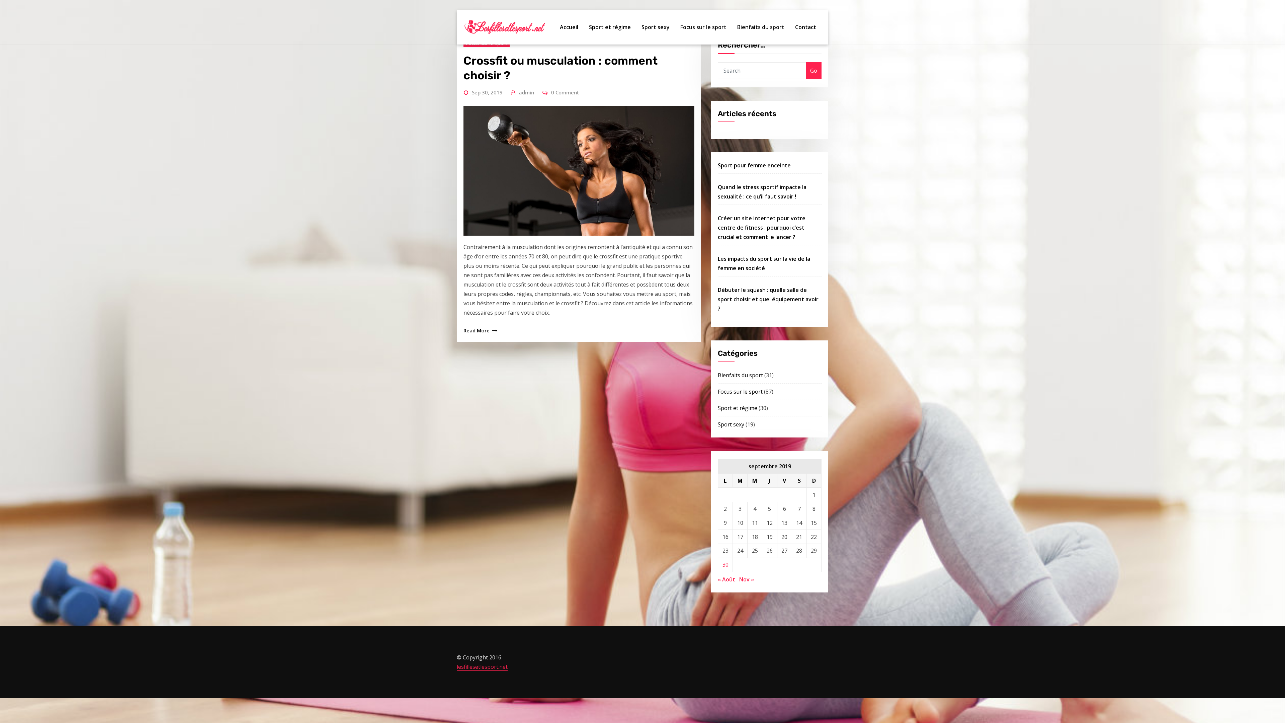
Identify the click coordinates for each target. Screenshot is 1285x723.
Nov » (746, 579)
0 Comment (565, 92)
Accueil (569, 27)
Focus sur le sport (703, 27)
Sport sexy (655, 27)
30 (725, 564)
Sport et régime (610, 27)
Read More (476, 330)
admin (526, 92)
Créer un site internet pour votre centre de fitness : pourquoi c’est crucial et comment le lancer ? (761, 228)
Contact (805, 27)
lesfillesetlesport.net (482, 666)
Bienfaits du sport (760, 27)
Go (813, 70)
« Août (726, 579)
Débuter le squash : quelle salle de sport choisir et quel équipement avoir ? (768, 299)
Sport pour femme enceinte (754, 165)
